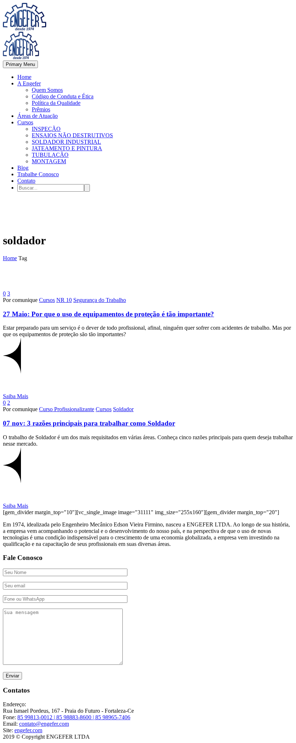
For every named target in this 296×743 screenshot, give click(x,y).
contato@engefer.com (44, 724)
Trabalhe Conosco (38, 174)
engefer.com (28, 730)
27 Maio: (108, 314)
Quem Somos (47, 90)
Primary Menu (20, 64)
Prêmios (41, 109)
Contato (26, 181)
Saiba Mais (15, 396)
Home (24, 77)
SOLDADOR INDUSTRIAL (66, 142)
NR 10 (64, 300)
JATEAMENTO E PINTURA (67, 148)
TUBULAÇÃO (50, 155)
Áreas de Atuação (37, 116)
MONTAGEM (49, 161)
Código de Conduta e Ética (62, 96)
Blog (23, 168)
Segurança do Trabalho (99, 300)
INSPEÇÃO (46, 129)
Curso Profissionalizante (66, 409)
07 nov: (89, 423)
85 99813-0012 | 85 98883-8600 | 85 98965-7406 (73, 717)
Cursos (25, 122)
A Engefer (29, 83)
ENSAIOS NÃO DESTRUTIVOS (72, 135)
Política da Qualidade (56, 103)
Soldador (123, 409)
